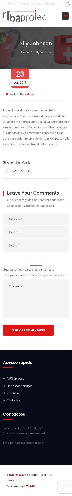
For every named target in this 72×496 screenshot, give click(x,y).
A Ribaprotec (15, 378)
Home (25, 52)
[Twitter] (14, 171)
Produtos (13, 393)
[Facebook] (7, 171)
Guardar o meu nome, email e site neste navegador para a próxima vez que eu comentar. (34, 272)
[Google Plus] (22, 171)
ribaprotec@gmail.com (28, 442)
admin (29, 94)
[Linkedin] (29, 171)
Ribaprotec (14, 475)
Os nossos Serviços (19, 386)
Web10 (30, 486)
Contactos (14, 400)
